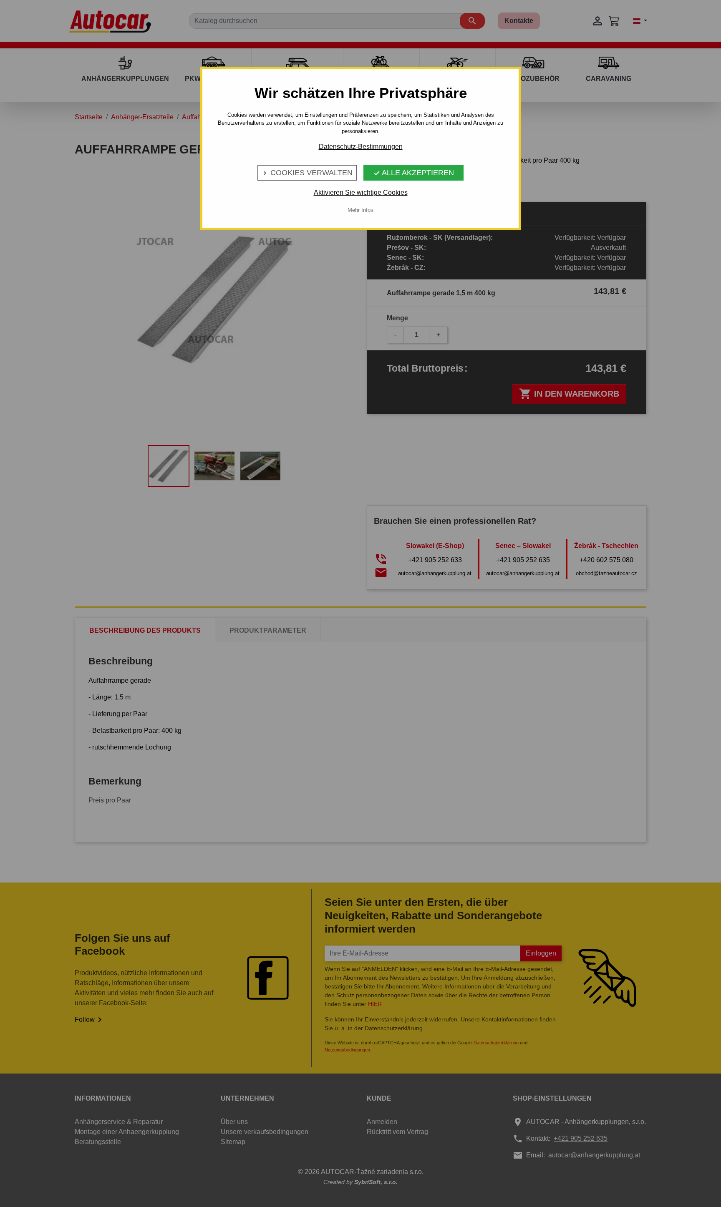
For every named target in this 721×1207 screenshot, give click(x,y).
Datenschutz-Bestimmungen (361, 146)
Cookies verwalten (307, 172)
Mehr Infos (360, 210)
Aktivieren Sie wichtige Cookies (361, 192)
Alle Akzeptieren (413, 172)
